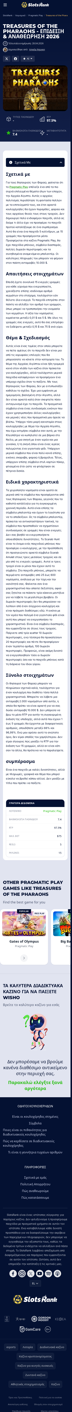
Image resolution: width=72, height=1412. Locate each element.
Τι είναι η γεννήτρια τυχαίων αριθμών (35, 1152)
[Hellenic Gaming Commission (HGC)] (6, 1319)
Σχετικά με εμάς (35, 1177)
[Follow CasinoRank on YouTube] (39, 1273)
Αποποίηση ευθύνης (18, 1404)
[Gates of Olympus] (24, 937)
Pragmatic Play (18, 186)
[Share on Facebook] (15, 59)
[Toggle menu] (5, 5)
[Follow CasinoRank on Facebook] (13, 1273)
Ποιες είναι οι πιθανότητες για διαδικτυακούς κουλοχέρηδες (25, 1132)
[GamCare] (30, 1329)
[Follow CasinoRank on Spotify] (48, 1273)
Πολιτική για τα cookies (50, 1397)
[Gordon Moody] (41, 1319)
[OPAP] (20, 1319)
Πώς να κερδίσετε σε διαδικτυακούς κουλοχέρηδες (28, 1143)
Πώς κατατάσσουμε (35, 1198)
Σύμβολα (35, 1123)
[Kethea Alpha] (60, 1319)
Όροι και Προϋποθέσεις (20, 1397)
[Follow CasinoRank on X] (31, 1273)
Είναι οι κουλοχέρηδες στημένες (35, 1117)
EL (33, 1283)
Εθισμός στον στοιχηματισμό (48, 1404)
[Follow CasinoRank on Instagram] (22, 1273)
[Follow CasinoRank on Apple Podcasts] (57, 1273)
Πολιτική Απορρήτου (35, 1184)
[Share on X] (6, 59)
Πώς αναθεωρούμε (35, 1191)
